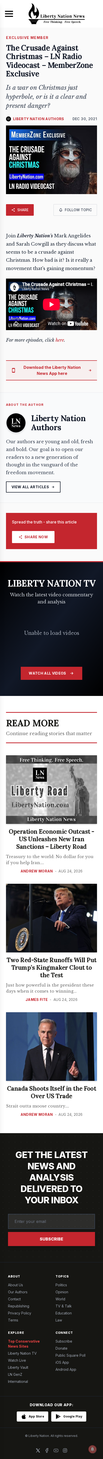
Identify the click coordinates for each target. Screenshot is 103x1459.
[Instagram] (65, 1450)
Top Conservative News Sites (24, 1343)
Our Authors (18, 1292)
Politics (61, 1285)
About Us (15, 1285)
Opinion (62, 1292)
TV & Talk (64, 1306)
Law (59, 1320)
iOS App (62, 1362)
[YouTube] (56, 1450)
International (18, 1381)
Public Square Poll (71, 1355)
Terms (13, 1320)
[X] (38, 1450)
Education (64, 1313)
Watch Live (17, 1360)
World (60, 1299)
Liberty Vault (18, 1367)
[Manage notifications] (92, 1449)
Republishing (18, 1306)
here (60, 340)
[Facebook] (47, 1450)
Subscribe (51, 1239)
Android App (66, 1369)
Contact (14, 1299)
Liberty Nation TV (22, 1353)
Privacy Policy (19, 1313)
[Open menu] (9, 14)
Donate (62, 1348)
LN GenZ (15, 1374)
